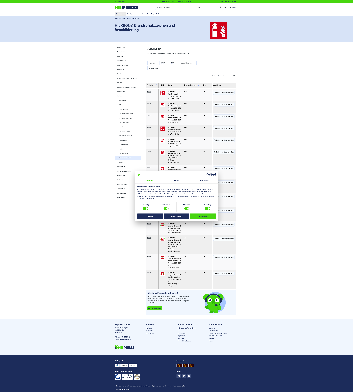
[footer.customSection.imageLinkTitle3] (137, 377)
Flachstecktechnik (122, 65)
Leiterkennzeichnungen (125, 118)
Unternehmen (121, 197)
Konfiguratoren (121, 189)
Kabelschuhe (121, 47)
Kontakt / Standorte (215, 336)
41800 (149, 127)
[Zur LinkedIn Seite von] (184, 376)
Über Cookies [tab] (204, 180)
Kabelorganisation (122, 74)
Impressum (181, 336)
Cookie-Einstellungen (184, 341)
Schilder (119, 96)
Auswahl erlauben (176, 216)
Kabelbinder (120, 69)
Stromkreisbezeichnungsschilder (128, 127)
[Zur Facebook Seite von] (189, 376)
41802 (149, 115)
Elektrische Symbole (124, 131)
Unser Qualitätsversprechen (218, 333)
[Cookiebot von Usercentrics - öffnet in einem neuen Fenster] (208, 174)
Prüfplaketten (123, 140)
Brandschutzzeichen (125, 158)
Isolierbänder (121, 91)
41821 (149, 92)
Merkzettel (149, 331)
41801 (149, 139)
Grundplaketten (123, 144)
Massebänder (121, 52)
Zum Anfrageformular (154, 308)
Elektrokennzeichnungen (126, 113)
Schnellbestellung (148, 14)
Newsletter (181, 338)
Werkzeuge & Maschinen (124, 171)
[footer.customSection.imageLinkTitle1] (118, 377)
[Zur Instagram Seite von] (178, 376)
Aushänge (122, 162)
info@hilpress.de (186, 1)
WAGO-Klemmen (122, 184)
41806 (149, 104)
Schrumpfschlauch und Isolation (126, 87)
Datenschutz (182, 333)
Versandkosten (145, 386)
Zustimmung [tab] (149, 180)
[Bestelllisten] (225, 7)
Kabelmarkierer (121, 166)
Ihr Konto (149, 328)
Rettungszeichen (123, 153)
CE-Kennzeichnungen (125, 122)
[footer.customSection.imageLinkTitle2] (127, 377)
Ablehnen (150, 216)
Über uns (212, 328)
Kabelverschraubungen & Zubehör (127, 78)
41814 (149, 256)
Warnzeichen (122, 100)
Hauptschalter (121, 175)
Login (226, 93)
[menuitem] (120, 14)
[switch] (166, 208)
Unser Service (213, 331)
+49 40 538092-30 (171, 1)
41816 (149, 273)
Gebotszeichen (123, 105)
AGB (179, 331)
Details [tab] (176, 180)
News (211, 341)
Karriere (211, 338)
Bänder (121, 149)
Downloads (150, 333)
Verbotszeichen (123, 109)
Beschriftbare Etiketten (125, 135)
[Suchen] (198, 7)
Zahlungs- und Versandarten (187, 328)
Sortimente (120, 180)
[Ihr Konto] (220, 7)
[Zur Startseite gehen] (126, 7)
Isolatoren (120, 56)
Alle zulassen (203, 216)
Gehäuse (119, 82)
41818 (149, 238)
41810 (149, 224)
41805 (149, 151)
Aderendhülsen (121, 60)
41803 (149, 167)
